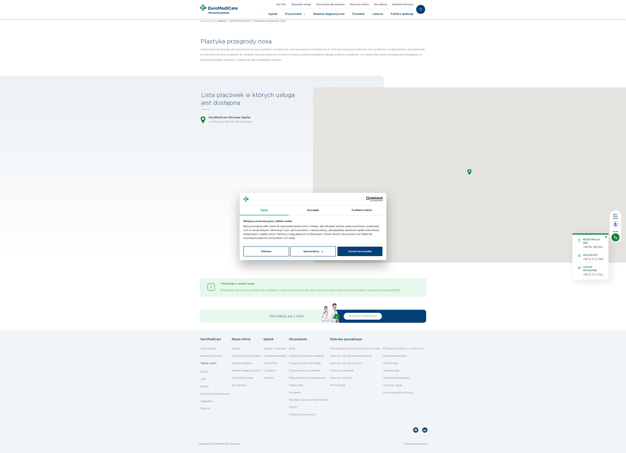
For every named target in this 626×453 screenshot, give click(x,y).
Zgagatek (207, 401)
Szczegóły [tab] (313, 210)
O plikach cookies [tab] (362, 210)
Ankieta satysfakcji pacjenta (306, 356)
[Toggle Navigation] (304, 14)
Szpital (272, 14)
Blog (292, 348)
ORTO (204, 372)
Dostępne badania (275, 356)
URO (203, 379)
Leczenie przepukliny (396, 378)
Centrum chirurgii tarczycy (346, 363)
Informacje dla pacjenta (330, 4)
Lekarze (377, 14)
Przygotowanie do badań (305, 363)
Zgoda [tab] (264, 210)
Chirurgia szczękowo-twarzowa (403, 348)
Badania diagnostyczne (329, 14)
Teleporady (296, 385)
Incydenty (295, 392)
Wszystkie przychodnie (246, 356)
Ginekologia (390, 363)
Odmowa (266, 251)
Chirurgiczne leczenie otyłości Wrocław (355, 348)
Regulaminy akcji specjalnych (307, 378)
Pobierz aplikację (402, 14)
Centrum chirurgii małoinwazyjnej (350, 356)
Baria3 (205, 386)
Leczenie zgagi (392, 385)
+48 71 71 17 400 (593, 259)
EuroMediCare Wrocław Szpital (229, 117)
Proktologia (337, 385)
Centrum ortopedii (341, 370)
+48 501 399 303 (593, 246)
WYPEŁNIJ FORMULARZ (363, 316)
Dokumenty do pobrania (304, 370)
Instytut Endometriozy (215, 394)
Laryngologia (391, 370)
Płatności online (359, 4)
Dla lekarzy (380, 4)
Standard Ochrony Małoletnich (308, 400)
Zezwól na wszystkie (360, 251)
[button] (469, 172)
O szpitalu (269, 370)
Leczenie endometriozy (398, 392)
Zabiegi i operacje (274, 348)
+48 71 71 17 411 (593, 274)
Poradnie (358, 14)
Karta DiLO (270, 363)
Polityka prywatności (302, 414)
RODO (293, 407)
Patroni (205, 408)
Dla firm (281, 4)
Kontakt (268, 378)
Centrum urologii (340, 378)
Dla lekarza (239, 385)
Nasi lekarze (208, 348)
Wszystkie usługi (301, 4)
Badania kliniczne (211, 356)
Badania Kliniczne (402, 4)
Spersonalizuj (311, 251)
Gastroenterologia (394, 356)
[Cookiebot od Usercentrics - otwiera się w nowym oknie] (368, 199)
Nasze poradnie (242, 363)
